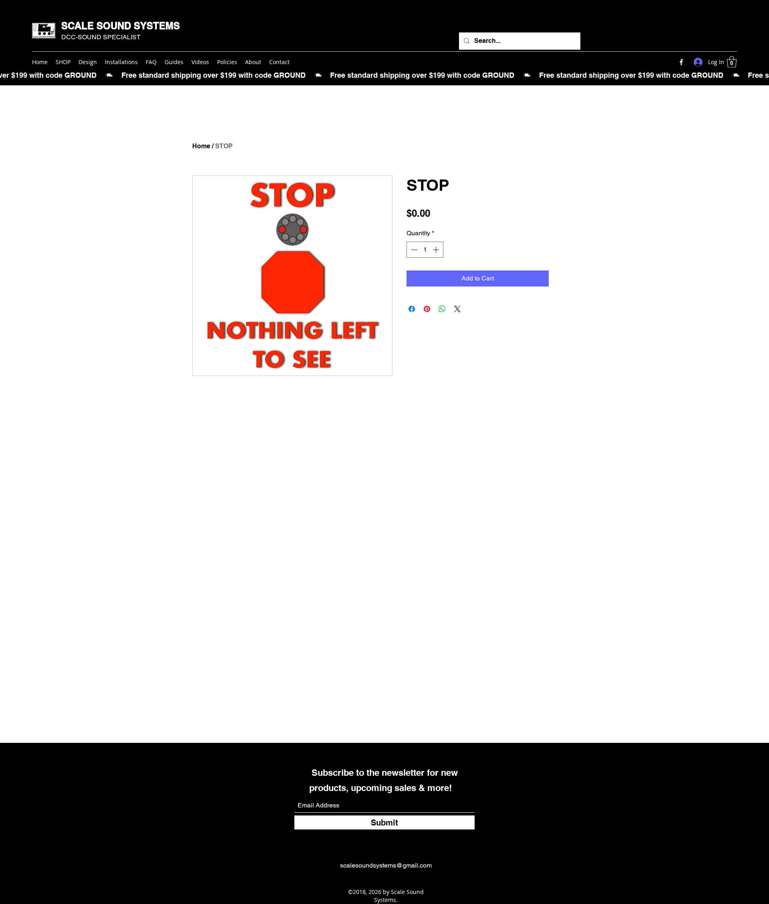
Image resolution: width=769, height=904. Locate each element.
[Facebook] (681, 62)
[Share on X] (457, 309)
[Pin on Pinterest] (427, 309)
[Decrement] (413, 249)
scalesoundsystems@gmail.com (386, 865)
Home (201, 146)
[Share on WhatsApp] (442, 309)
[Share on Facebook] (412, 309)
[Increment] (436, 249)
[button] (732, 62)
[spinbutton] (425, 249)
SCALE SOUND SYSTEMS (120, 25)
